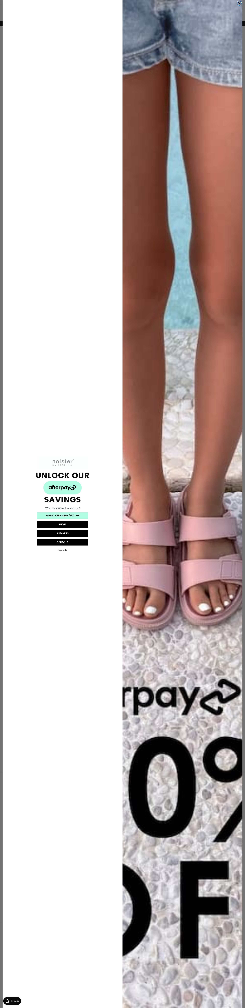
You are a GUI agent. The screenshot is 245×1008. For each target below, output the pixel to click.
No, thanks (62, 550)
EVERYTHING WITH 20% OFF (62, 515)
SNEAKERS (62, 533)
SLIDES (62, 524)
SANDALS (62, 542)
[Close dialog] (239, 3)
